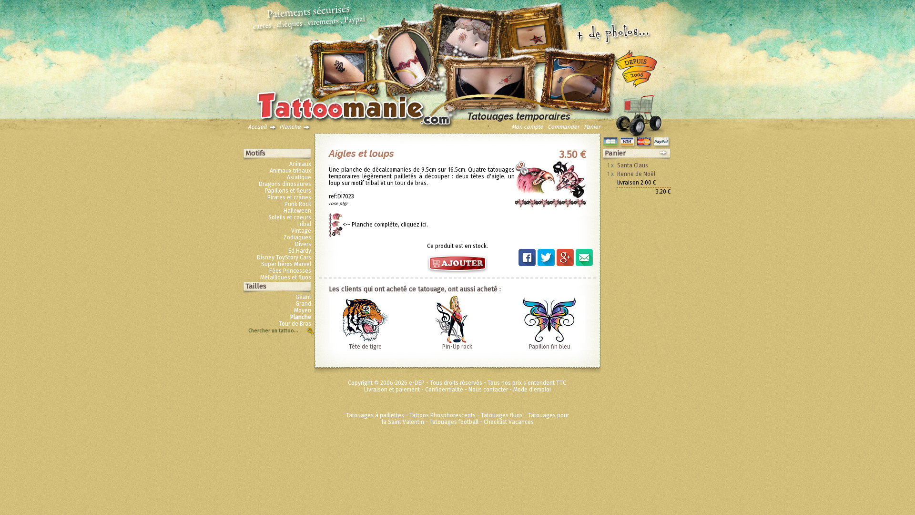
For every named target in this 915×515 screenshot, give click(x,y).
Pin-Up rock (457, 346)
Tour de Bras (295, 323)
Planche (290, 127)
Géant (303, 297)
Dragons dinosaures (285, 184)
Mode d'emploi (532, 389)
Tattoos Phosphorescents (442, 415)
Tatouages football (453, 422)
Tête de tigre (365, 346)
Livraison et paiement (392, 389)
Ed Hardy (299, 250)
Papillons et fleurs (288, 190)
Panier (592, 127)
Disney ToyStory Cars (284, 257)
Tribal (303, 224)
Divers (303, 244)
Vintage (301, 230)
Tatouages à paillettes (375, 415)
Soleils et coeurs (289, 217)
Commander (564, 127)
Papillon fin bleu (549, 346)
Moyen (302, 310)
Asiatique (299, 177)
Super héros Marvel (286, 264)
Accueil (257, 127)
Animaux (300, 164)
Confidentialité (444, 389)
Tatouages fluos (502, 415)
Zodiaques (297, 237)
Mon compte (527, 127)
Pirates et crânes (289, 197)
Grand (303, 303)
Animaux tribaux (290, 170)
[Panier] (638, 113)
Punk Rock (298, 204)
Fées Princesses (290, 271)
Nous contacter (488, 389)
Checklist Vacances (509, 422)
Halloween (297, 210)
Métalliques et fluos (285, 277)
